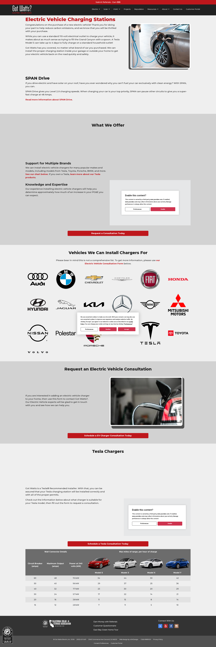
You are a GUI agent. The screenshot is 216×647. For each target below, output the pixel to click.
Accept (126, 329)
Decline (108, 329)
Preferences (89, 329)
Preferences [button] (128, 324)
